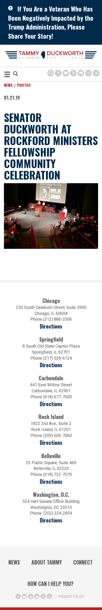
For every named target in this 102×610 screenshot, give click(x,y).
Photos (24, 85)
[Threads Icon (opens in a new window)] (96, 73)
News (8, 85)
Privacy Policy (71, 596)
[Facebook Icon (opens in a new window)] (58, 73)
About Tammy (46, 562)
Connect (83, 562)
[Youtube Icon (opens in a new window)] (81, 73)
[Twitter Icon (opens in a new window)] (73, 73)
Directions (51, 326)
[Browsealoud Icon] (50, 73)
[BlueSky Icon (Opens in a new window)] (66, 73)
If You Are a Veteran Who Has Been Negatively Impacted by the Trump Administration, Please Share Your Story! (50, 22)
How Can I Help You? (50, 584)
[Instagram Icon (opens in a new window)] (88, 73)
